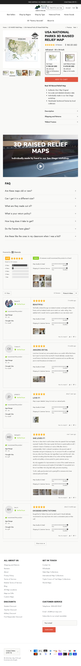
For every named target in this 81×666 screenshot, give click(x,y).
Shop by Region (25, 14)
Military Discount (10, 613)
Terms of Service (10, 579)
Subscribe (49, 630)
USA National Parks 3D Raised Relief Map (36, 27)
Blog (5, 586)
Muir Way (12, 658)
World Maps (46, 582)
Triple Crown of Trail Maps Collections (56, 579)
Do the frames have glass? (17, 228)
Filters (8, 293)
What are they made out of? (18, 206)
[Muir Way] (40, 7)
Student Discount (10, 606)
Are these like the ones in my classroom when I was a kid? (33, 236)
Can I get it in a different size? (19, 198)
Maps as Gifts (9, 593)
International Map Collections (52, 575)
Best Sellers (11, 14)
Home (5, 27)
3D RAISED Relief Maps (15, 27)
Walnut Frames (50, 122)
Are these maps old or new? (18, 190)
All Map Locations (10, 590)
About (6, 572)
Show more (39, 543)
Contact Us (46, 565)
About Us (50, 20)
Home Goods (69, 14)
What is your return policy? (18, 213)
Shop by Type (40, 14)
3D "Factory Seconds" (35, 20)
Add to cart (61, 79)
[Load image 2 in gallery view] (21, 49)
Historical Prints (54, 14)
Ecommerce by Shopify (10, 660)
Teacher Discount (10, 610)
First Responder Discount (13, 617)
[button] (53, 44)
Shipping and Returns (53, 116)
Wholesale (46, 568)
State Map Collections (50, 572)
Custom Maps (9, 597)
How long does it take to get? (19, 221)
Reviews (7, 568)
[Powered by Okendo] (12, 252)
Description (49, 111)
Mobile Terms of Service (13, 582)
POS (16, 658)
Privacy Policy (9, 575)
